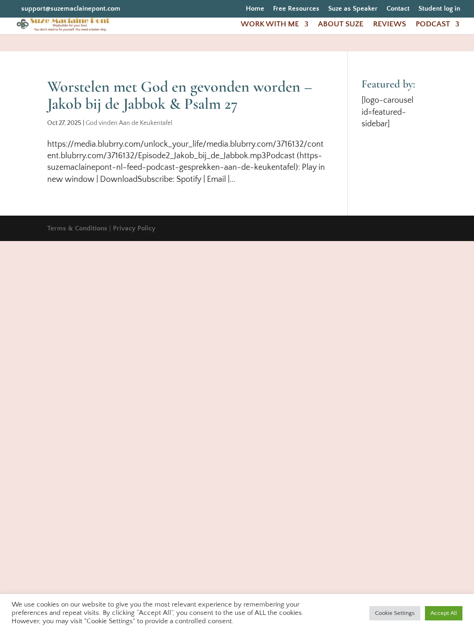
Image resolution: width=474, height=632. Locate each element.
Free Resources (296, 8)
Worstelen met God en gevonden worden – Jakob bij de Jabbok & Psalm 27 (179, 95)
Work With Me (270, 24)
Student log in (439, 8)
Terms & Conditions (77, 228)
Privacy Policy (134, 228)
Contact (398, 8)
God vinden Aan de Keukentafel (129, 123)
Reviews (389, 24)
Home (255, 8)
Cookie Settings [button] (395, 613)
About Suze (340, 24)
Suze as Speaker (353, 8)
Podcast (433, 24)
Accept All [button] (443, 613)
